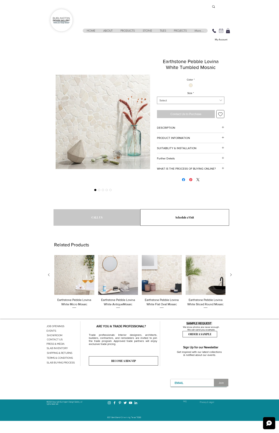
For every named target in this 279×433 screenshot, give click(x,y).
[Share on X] (198, 179)
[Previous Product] (48, 274)
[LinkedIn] (136, 403)
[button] (107, 31)
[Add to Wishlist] (220, 114)
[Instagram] (109, 403)
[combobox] (190, 100)
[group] (139, 284)
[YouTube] (130, 403)
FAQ (185, 401)
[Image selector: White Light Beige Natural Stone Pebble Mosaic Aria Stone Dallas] (95, 190)
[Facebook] (115, 403)
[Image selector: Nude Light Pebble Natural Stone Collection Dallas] (110, 190)
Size (190, 93)
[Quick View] (74, 275)
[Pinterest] (120, 403)
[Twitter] (125, 403)
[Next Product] (231, 274)
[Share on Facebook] (183, 179)
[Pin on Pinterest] (190, 179)
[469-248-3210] (214, 30)
